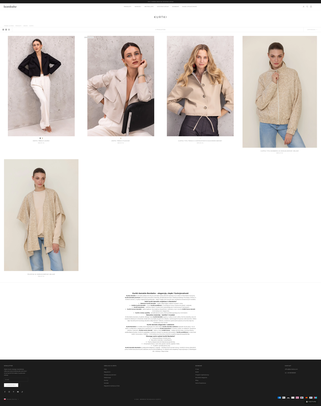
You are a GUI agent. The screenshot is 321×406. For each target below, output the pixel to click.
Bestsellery (149, 6)
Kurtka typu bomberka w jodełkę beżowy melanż (280, 151)
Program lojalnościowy (202, 375)
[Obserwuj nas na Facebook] (5, 392)
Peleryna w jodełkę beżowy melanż (41, 274)
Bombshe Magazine (201, 377)
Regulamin (107, 372)
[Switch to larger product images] (3, 29)
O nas (197, 369)
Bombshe (175, 6)
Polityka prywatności (110, 375)
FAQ (105, 369)
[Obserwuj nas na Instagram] (9, 392)
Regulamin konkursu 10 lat (112, 386)
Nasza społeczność (189, 6)
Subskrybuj (11, 385)
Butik (197, 372)
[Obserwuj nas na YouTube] (18, 392)
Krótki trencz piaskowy (121, 140)
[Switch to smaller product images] (6, 29)
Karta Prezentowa (200, 383)
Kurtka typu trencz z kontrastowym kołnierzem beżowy (200, 140)
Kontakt (106, 383)
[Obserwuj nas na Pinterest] (13, 392)
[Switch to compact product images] (9, 29)
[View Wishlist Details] (315, 6)
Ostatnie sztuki (163, 6)
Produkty (127, 6)
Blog (196, 380)
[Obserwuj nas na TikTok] (22, 392)
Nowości (138, 6)
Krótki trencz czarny (41, 140)
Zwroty (106, 380)
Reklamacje (107, 377)
